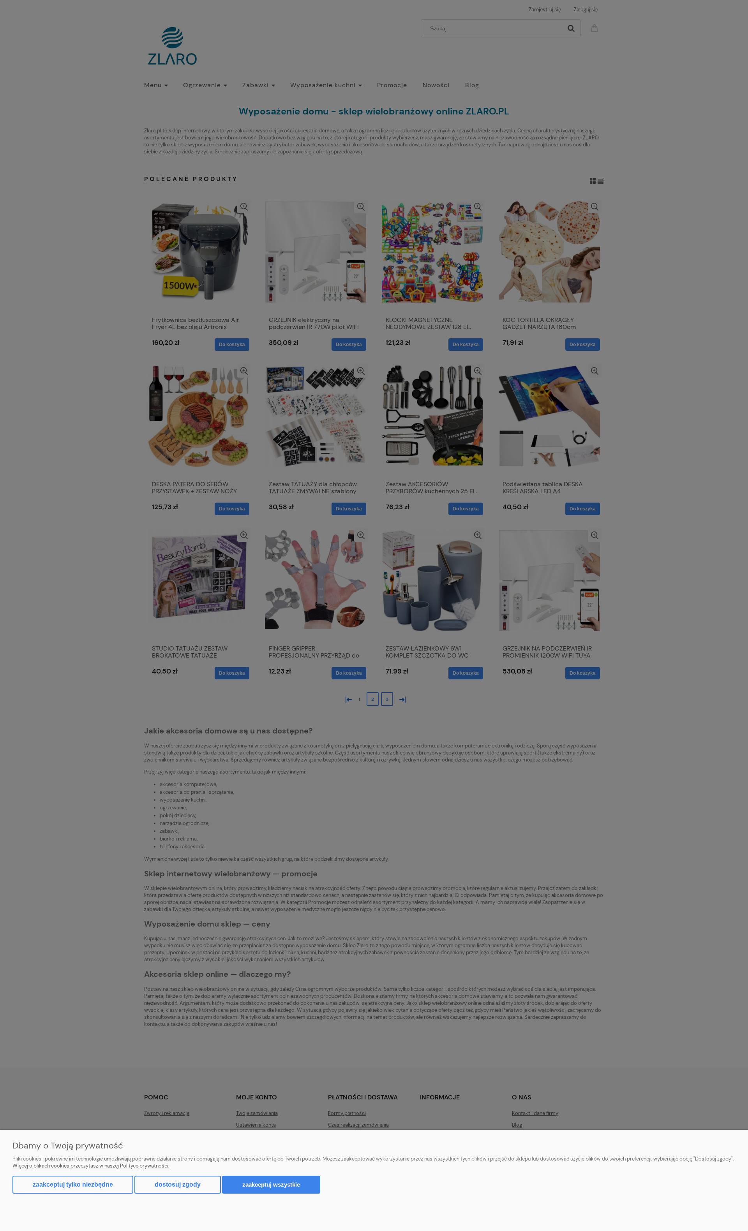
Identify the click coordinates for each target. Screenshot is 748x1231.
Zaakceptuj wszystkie (271, 1184)
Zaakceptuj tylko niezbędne (73, 1184)
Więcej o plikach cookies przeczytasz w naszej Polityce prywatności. (90, 1165)
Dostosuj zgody (178, 1184)
